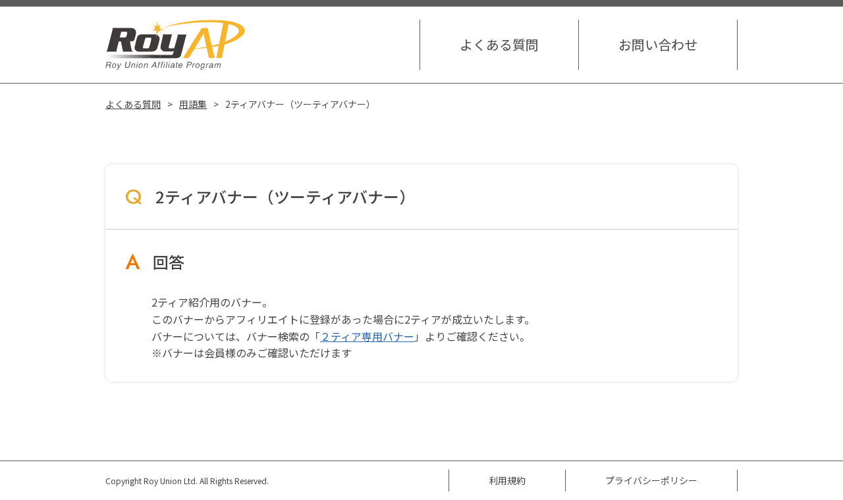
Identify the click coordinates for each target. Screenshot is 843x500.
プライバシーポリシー (651, 480)
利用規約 (507, 480)
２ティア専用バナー (367, 336)
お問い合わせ (657, 44)
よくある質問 (499, 44)
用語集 (193, 104)
